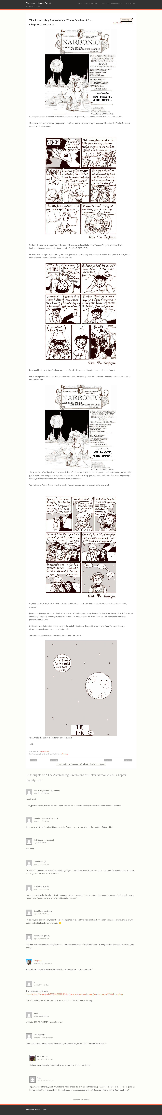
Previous (43, 751)
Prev (54, 760)
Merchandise (116, 4)
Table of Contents (91, 4)
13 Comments (128, 23)
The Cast (105, 4)
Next (48, 751)
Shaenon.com (129, 4)
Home (79, 4)
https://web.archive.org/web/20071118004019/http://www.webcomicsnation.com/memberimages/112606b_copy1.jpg (74, 994)
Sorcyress (38, 960)
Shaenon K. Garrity (40, 1109)
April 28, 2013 (117, 23)
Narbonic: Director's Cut (38, 3)
